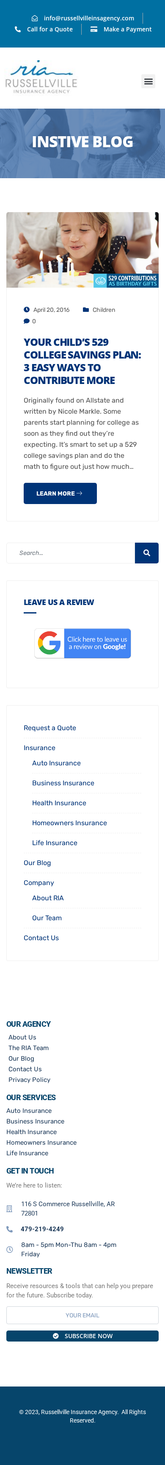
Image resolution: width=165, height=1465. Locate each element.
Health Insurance (59, 803)
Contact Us (41, 938)
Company (39, 883)
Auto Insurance (56, 763)
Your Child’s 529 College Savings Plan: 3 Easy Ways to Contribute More (82, 361)
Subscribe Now (88, 1336)
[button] (148, 81)
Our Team (47, 918)
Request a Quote (50, 728)
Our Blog (37, 863)
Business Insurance (63, 783)
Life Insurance (54, 843)
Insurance (39, 748)
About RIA (48, 898)
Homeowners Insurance (69, 823)
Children (104, 310)
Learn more (56, 493)
